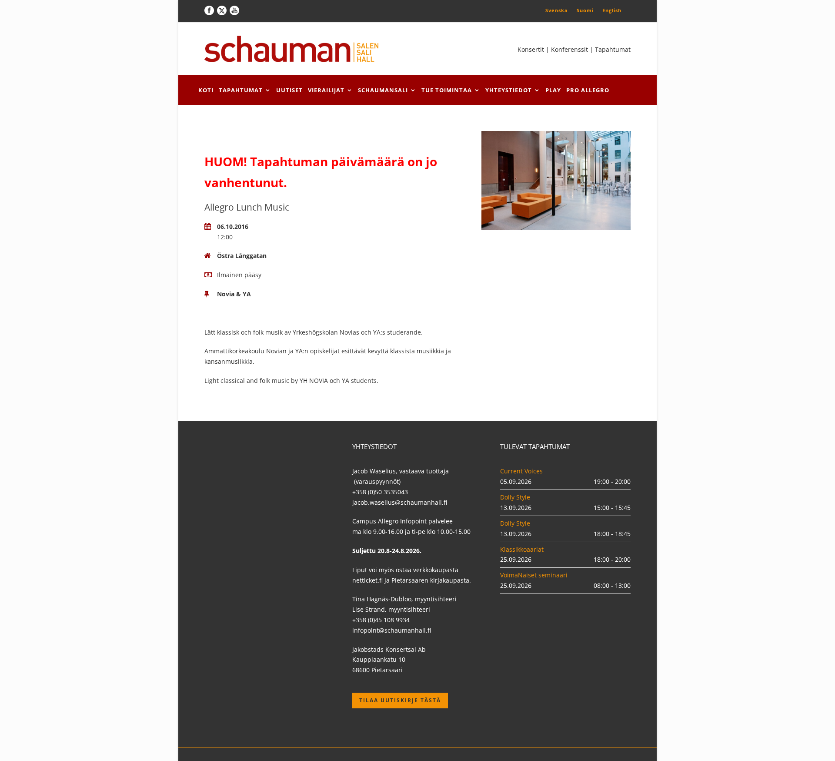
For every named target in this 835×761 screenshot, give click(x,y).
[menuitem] (556, 10)
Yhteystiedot (508, 90)
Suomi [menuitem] (585, 10)
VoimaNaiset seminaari (534, 575)
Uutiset (289, 90)
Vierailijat (326, 90)
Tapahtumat (241, 90)
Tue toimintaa (446, 90)
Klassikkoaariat (522, 549)
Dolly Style (515, 497)
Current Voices (521, 471)
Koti (206, 90)
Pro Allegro (587, 90)
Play (553, 90)
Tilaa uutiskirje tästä (400, 700)
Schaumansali (383, 90)
